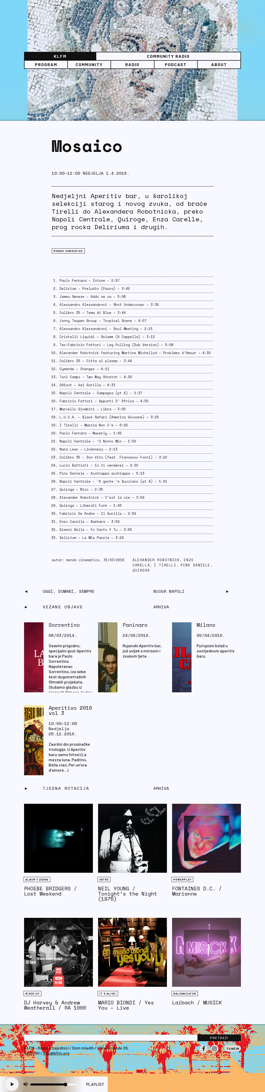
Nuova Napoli (169, 591)
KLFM (60, 56)
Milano (206, 625)
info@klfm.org (56, 1053)
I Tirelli (165, 565)
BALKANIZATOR (184, 993)
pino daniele (195, 565)
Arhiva (161, 788)
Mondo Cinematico (68, 250)
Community (89, 64)
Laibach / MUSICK (197, 1002)
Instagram (214, 1052)
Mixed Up (32, 993)
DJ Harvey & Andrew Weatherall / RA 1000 (55, 1005)
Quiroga (141, 570)
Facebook (203, 1052)
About (219, 64)
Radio (132, 64)
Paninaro (135, 625)
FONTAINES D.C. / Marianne (197, 891)
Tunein (232, 1048)
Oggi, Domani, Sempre (68, 591)
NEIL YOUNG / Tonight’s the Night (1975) (127, 894)
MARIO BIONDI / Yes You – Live (126, 1005)
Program (46, 64)
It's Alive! (107, 993)
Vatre (104, 879)
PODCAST (176, 64)
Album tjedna (36, 879)
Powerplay (182, 879)
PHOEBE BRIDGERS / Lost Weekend (50, 891)
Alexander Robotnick (156, 560)
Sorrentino (64, 625)
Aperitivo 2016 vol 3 (70, 710)
